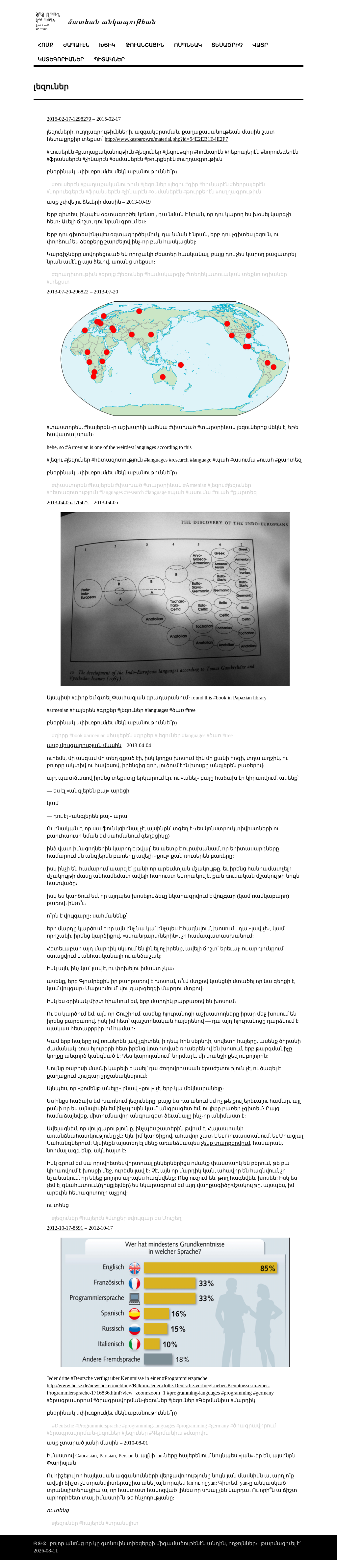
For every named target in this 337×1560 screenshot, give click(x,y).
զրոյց (108, 274)
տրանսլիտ (123, 1523)
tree (229, 735)
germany (220, 1425)
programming (193, 1425)
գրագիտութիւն (76, 274)
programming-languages (150, 1425)
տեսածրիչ (227, 45)
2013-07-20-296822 (68, 291)
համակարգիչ (166, 274)
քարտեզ (245, 492)
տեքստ (59, 282)
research (135, 492)
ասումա (199, 492)
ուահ (222, 492)
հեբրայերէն (249, 184)
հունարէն (215, 184)
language (157, 492)
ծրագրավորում (254, 1425)
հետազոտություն (73, 492)
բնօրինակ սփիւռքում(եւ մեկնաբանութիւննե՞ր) (112, 171)
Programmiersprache (99, 1425)
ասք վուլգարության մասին (84, 745)
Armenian (196, 485)
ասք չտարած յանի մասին (82, 1443)
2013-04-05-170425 (68, 502)
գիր (193, 184)
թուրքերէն (200, 191)
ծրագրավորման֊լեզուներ (84, 1433)
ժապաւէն (76, 45)
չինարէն (135, 191)
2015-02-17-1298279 (69, 119)
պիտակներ (109, 59)
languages (112, 492)
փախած (130, 485)
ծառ (215, 735)
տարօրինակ (164, 485)
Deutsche (64, 1425)
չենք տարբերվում (225, 1143)
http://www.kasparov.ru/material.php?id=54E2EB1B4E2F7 (166, 139)
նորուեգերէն (66, 191)
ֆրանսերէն (104, 191)
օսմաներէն (166, 191)
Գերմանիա (167, 1433)
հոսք (45, 45)
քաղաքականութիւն (111, 184)
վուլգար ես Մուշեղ (156, 1218)
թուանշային (144, 45)
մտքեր (117, 1218)
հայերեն (102, 485)
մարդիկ (198, 1433)
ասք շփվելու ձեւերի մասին (84, 202)
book (77, 735)
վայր (260, 45)
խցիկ (107, 45)
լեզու (177, 184)
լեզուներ (155, 184)
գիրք (61, 735)
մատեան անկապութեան (112, 21)
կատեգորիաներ (61, 59)
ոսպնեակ (188, 45)
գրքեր (145, 735)
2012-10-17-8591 (65, 1228)
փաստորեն (71, 485)
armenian (96, 735)
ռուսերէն (67, 184)
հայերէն (93, 1218)
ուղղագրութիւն (240, 191)
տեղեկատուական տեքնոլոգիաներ (238, 274)
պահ (177, 492)
